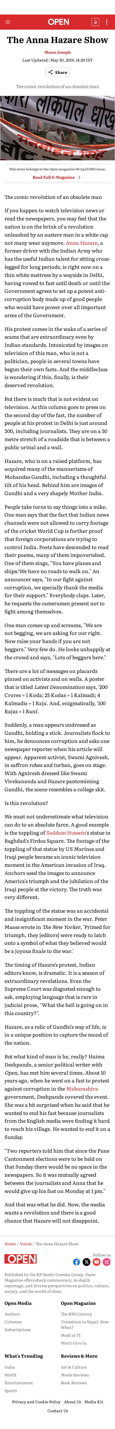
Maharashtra (82, 1088)
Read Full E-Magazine (54, 177)
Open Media (18, 1302)
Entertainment (18, 1382)
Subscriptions (17, 1329)
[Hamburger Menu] (7, 22)
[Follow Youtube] (96, 1262)
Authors (12, 1314)
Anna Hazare (81, 242)
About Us (72, 1401)
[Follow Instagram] (107, 1262)
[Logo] (57, 22)
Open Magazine (78, 1302)
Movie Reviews (75, 1375)
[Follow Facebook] (76, 1262)
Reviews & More (79, 1355)
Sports (10, 1390)
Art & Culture (74, 1367)
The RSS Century (76, 1314)
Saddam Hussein (66, 832)
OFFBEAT (95, 22)
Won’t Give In (74, 1343)
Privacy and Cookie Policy (36, 1401)
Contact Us (57, 1410)
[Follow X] (86, 1262)
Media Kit (93, 1401)
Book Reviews (74, 1382)
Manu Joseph (57, 52)
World (10, 1375)
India (9, 1367)
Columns (12, 1321)
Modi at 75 (70, 1335)
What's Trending (23, 1355)
